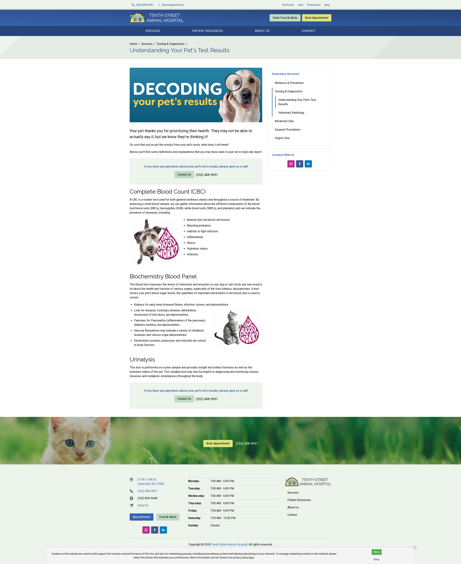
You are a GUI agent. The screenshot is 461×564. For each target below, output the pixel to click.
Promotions (314, 4)
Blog (327, 4)
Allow (376, 551)
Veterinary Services (285, 74)
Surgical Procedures (287, 129)
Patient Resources (207, 31)
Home (133, 44)
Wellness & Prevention (289, 83)
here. (251, 557)
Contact (308, 31)
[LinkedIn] (308, 163)
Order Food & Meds (285, 17)
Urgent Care (282, 138)
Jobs (300, 4)
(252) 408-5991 (207, 175)
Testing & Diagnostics (170, 44)
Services (153, 31)
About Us (262, 31)
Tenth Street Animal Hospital (229, 544)
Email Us (143, 505)
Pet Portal (288, 4)
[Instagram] (291, 163)
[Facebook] (299, 163)
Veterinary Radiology (291, 112)
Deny (376, 559)
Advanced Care (284, 121)
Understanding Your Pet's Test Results (297, 102)
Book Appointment (316, 17)
